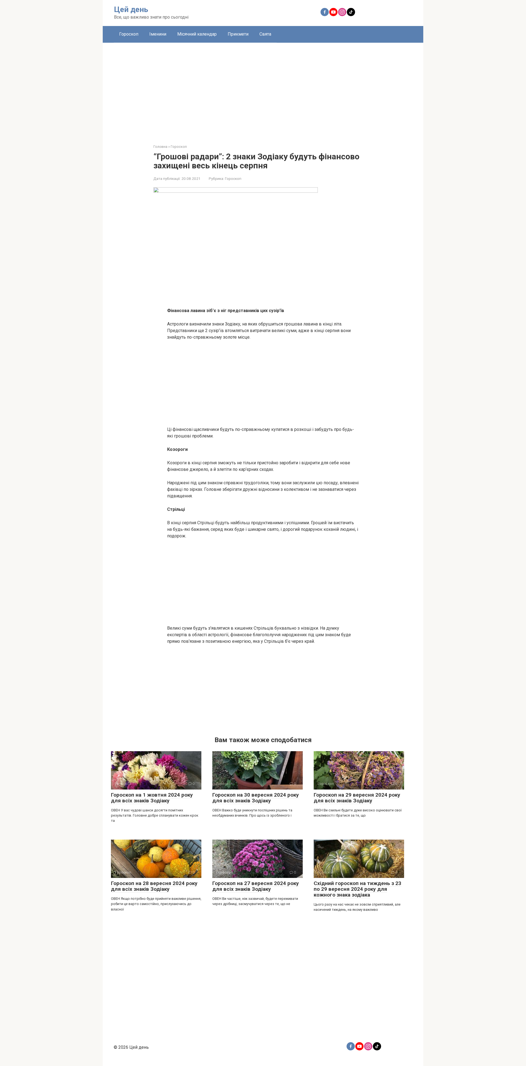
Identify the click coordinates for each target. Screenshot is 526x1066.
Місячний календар (197, 34)
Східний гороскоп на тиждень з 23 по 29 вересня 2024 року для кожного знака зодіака (357, 889)
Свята (265, 34)
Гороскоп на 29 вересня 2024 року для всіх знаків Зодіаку (357, 798)
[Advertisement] (263, 89)
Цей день (131, 9)
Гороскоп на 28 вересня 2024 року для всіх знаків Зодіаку (154, 886)
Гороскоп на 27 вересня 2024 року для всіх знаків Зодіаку (255, 886)
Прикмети (238, 34)
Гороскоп (128, 34)
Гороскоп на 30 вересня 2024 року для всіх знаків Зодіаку (255, 798)
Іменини (157, 34)
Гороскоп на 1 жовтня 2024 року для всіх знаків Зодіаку (152, 798)
